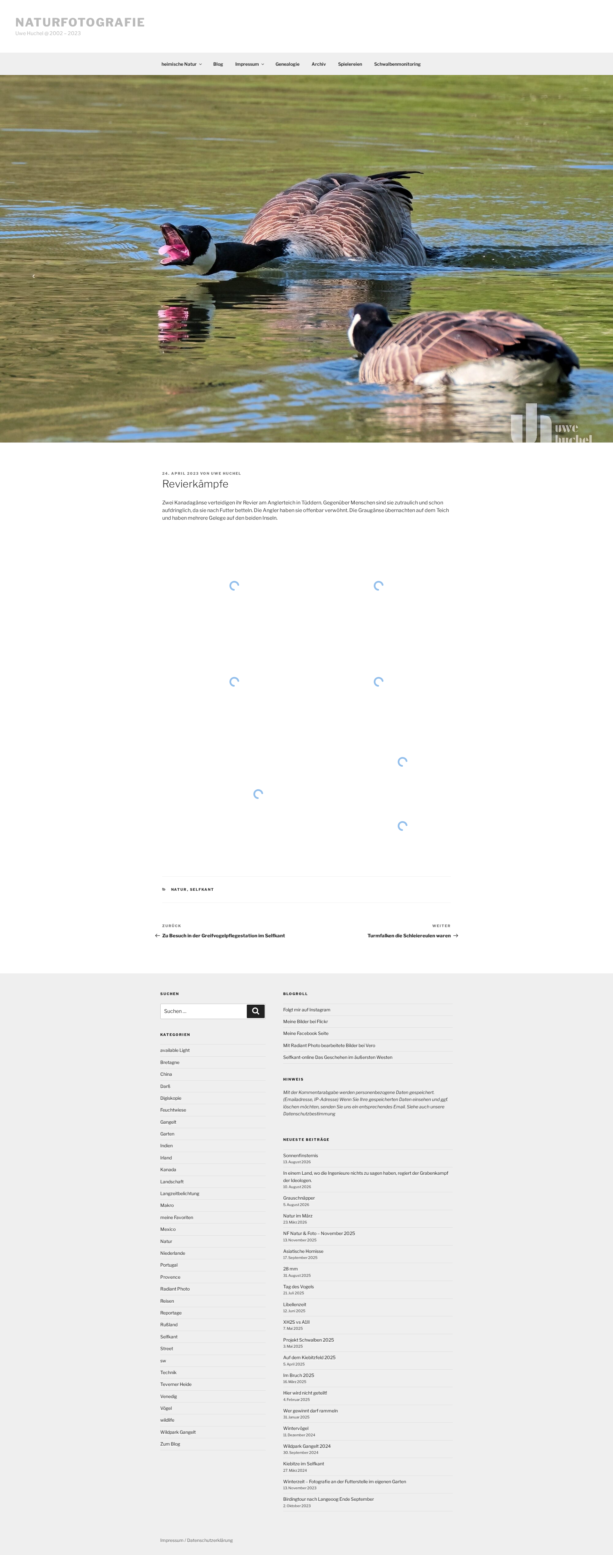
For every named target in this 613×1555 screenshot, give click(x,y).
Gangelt (168, 1122)
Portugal (169, 1265)
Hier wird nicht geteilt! (305, 1392)
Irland (166, 1157)
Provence (170, 1277)
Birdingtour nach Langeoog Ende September (328, 1499)
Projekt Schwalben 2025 (308, 1340)
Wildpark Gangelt (178, 1432)
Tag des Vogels (298, 1286)
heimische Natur (179, 64)
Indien (166, 1145)
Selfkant (202, 889)
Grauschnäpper (299, 1198)
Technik (168, 1372)
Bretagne (169, 1062)
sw (163, 1360)
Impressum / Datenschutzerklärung (196, 1540)
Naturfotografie (80, 22)
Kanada (168, 1169)
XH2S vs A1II (296, 1322)
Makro (167, 1205)
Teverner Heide (176, 1384)
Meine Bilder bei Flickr (305, 1021)
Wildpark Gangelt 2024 (307, 1446)
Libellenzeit (294, 1304)
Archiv (319, 64)
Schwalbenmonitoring (397, 64)
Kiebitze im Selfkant (303, 1463)
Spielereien (350, 64)
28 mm (290, 1268)
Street (166, 1348)
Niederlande (172, 1253)
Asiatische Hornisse (303, 1251)
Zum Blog (170, 1444)
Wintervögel (295, 1428)
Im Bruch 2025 (298, 1375)
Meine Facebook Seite (306, 1033)
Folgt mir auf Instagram (306, 1009)
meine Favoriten (176, 1217)
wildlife (167, 1420)
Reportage (171, 1312)
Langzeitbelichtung (179, 1193)
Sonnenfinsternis (300, 1155)
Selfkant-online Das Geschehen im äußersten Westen (337, 1057)
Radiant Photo (175, 1288)
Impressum (247, 64)
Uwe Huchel (226, 473)
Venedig (168, 1396)
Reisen (167, 1301)
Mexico (168, 1229)
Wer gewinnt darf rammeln (310, 1410)
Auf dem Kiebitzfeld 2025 (309, 1357)
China (166, 1074)
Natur (179, 889)
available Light (175, 1050)
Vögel (166, 1408)
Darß (165, 1086)
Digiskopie (170, 1098)
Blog (218, 64)
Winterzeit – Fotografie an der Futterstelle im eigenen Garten (344, 1481)
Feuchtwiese (173, 1109)
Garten (167, 1133)
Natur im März (298, 1215)
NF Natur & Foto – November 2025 (319, 1233)
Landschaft (172, 1181)
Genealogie (287, 64)
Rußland (169, 1324)
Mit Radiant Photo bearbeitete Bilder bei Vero (329, 1045)
